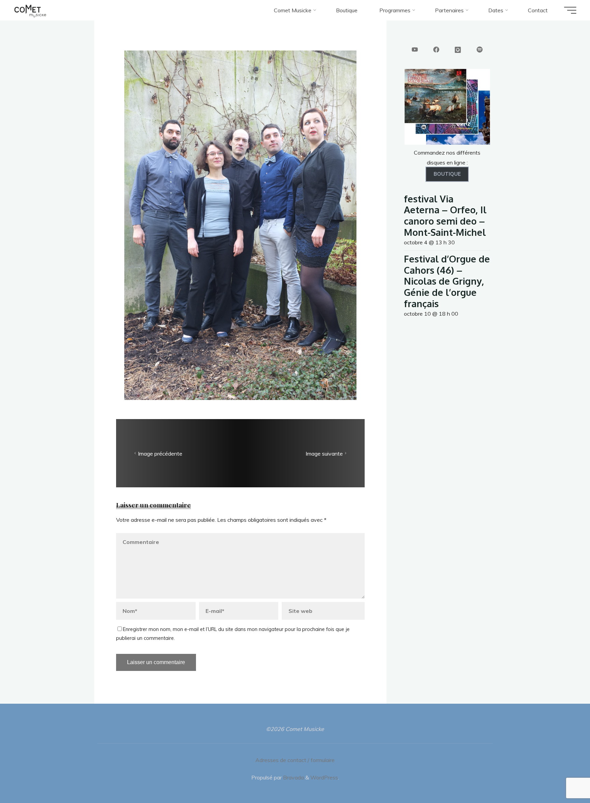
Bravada (293, 777)
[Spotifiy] (480, 50)
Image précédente (160, 453)
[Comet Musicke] (30, 10)
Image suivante (324, 453)
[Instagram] (458, 50)
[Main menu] (570, 10)
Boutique (447, 174)
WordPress (324, 777)
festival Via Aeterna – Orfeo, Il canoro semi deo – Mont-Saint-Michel (445, 215)
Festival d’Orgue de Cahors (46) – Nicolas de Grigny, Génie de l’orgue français (447, 281)
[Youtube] (415, 50)
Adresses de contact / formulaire (295, 760)
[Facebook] (436, 50)
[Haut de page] (563, 776)
